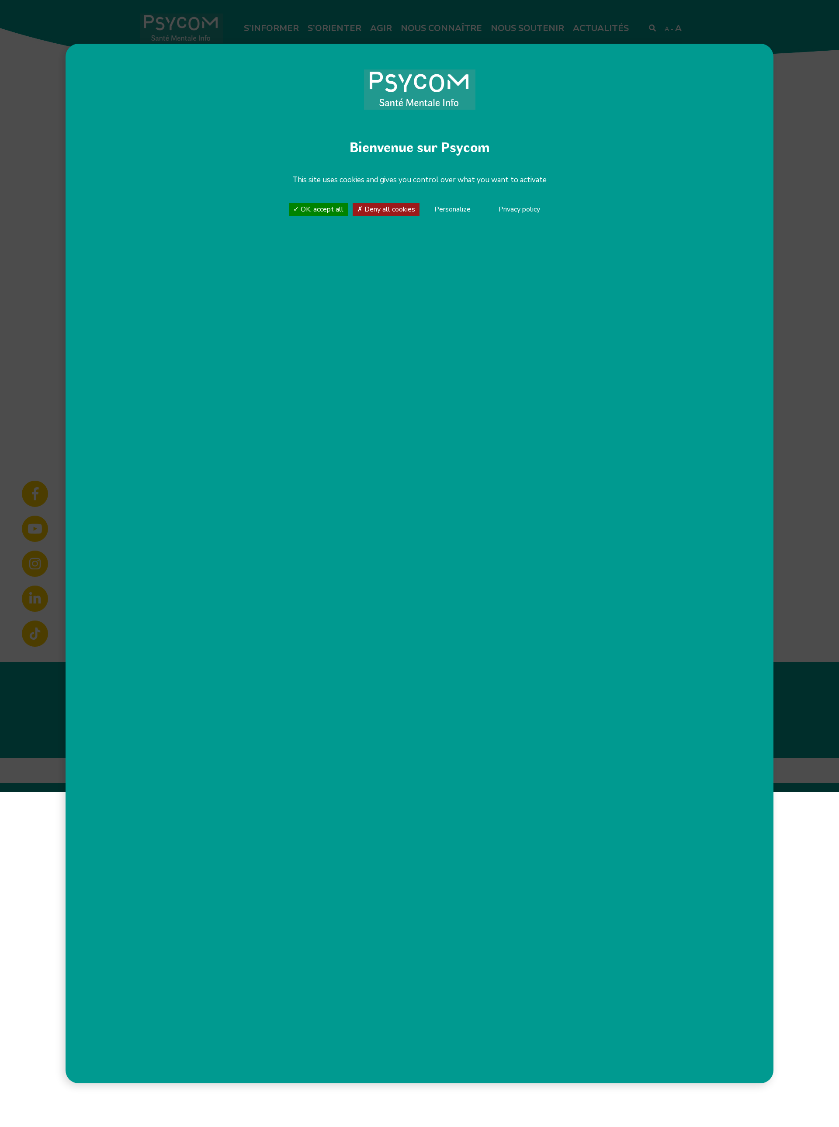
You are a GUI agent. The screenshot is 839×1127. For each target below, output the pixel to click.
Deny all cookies (389, 209)
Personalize (452, 209)
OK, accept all (321, 209)
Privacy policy (519, 209)
